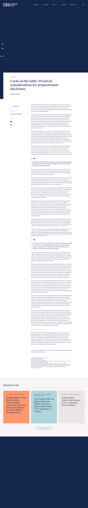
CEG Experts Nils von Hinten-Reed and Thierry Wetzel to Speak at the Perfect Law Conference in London (44, 405)
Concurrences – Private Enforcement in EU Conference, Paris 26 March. (71, 401)
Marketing (5, 48)
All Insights (15, 106)
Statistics (5, 44)
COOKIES (2, 56)
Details (3, 54)
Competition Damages (16, 114)
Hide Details (8, 54)
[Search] (83, 5)
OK (14, 54)
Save (12, 54)
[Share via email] (11, 125)
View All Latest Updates (44, 428)
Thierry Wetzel (15, 94)
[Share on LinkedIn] (11, 121)
